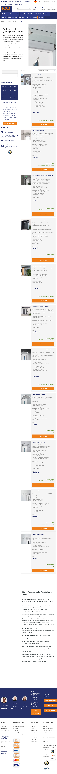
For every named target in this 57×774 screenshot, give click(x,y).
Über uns (33, 726)
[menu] (28, 15)
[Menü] (55, 750)
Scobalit (6, 75)
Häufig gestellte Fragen (48, 730)
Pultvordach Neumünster (38, 534)
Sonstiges (9, 21)
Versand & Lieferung (46, 1)
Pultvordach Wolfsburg (37, 74)
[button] (35, 8)
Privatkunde (51, 7)
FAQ (39, 1)
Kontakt (53, 1)
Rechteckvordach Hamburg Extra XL (40, 306)
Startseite (3, 21)
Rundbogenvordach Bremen (38, 394)
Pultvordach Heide (36, 491)
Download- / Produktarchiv (49, 737)
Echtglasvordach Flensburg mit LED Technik (42, 175)
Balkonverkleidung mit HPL (49, 752)
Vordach (14, 21)
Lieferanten (33, 732)
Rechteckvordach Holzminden (39, 266)
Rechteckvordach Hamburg (38, 220)
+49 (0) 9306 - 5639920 (35, 703)
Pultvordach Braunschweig (38, 442)
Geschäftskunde (51, 9)
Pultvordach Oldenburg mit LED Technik (41, 350)
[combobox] (24, 8)
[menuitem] (5, 14)
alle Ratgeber (46, 756)
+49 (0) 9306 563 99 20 (5, 738)
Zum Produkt (43, 124)
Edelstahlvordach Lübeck (38, 130)
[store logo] (6, 9)
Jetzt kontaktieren (35, 712)
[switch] (52, 758)
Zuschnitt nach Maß (35, 735)
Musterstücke (34, 741)
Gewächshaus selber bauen (49, 745)
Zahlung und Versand (9, 123)
